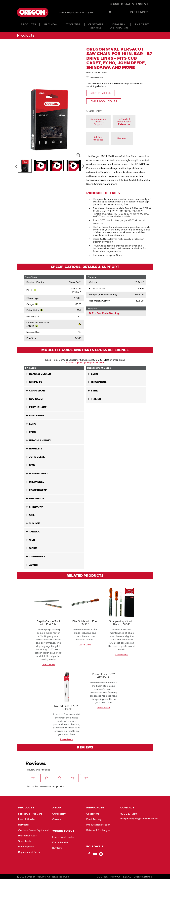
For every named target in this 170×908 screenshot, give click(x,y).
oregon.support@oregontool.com (85, 362)
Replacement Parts (29, 852)
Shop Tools (24, 841)
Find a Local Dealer (63, 837)
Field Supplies (26, 846)
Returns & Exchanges (98, 830)
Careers (56, 819)
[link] (129, 4)
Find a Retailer (60, 842)
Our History (59, 813)
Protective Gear (27, 835)
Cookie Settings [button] (143, 876)
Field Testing (93, 819)
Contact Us (92, 813)
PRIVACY (115, 876)
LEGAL (127, 876)
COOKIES (102, 876)
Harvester (23, 824)
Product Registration (98, 824)
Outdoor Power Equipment (33, 830)
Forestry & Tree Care (30, 813)
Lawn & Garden (26, 819)
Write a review (94, 77)
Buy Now (57, 848)
